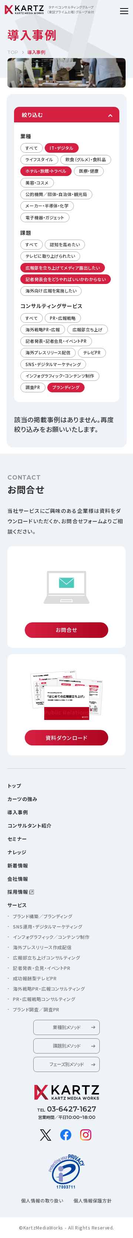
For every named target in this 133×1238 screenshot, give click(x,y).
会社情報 (17, 878)
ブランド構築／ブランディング (42, 916)
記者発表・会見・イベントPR (42, 968)
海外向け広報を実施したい (50, 291)
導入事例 (17, 812)
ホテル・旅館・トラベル (45, 171)
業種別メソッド (66, 1027)
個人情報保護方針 (93, 1200)
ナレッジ (17, 852)
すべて (31, 148)
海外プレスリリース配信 (48, 352)
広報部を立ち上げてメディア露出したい (62, 268)
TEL (66, 1109)
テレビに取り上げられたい (50, 256)
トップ (14, 785)
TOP (12, 52)
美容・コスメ (36, 183)
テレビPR (92, 352)
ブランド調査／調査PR (36, 1009)
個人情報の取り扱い (42, 1200)
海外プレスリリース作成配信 (42, 947)
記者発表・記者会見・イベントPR (56, 341)
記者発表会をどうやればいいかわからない (65, 279)
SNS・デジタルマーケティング (53, 364)
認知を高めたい (64, 244)
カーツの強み (22, 798)
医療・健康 (89, 171)
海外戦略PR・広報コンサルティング (49, 988)
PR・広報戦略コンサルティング (44, 999)
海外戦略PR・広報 (42, 329)
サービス (17, 905)
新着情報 (17, 865)
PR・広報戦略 (62, 318)
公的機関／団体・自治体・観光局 (56, 194)
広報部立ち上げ (87, 329)
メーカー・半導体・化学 (47, 206)
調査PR (32, 387)
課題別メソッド (66, 1045)
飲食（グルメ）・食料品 (85, 159)
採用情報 (17, 891)
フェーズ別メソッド (66, 1064)
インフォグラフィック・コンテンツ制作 (59, 376)
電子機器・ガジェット (44, 217)
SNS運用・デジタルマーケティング (47, 926)
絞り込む (32, 114)
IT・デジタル (61, 148)
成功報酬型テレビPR (35, 978)
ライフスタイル (39, 159)
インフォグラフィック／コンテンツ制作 (51, 937)
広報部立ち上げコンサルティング (46, 957)
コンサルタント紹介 (29, 825)
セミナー (17, 838)
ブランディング (65, 387)
